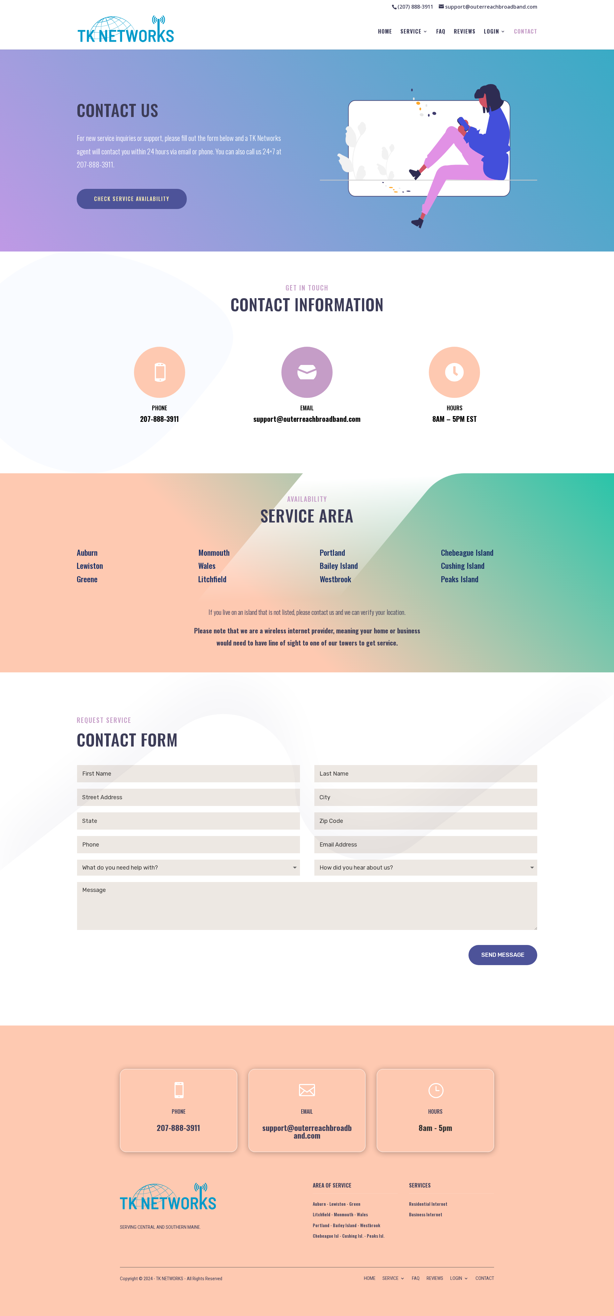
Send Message (502, 954)
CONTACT (525, 32)
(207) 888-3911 (415, 6)
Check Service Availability (131, 199)
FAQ (440, 32)
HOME (385, 32)
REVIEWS (465, 32)
